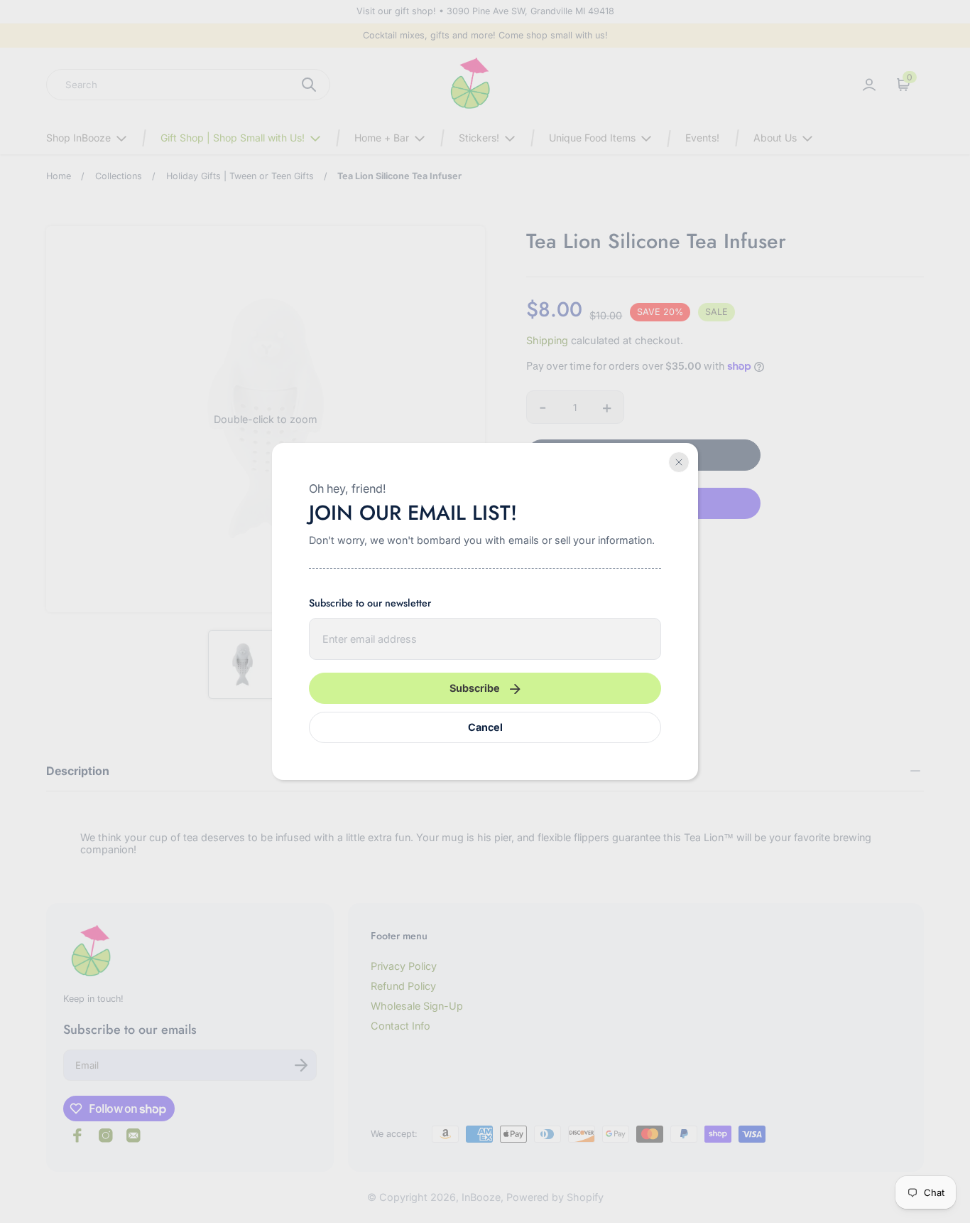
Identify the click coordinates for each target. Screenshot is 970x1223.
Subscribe (474, 688)
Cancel (485, 727)
